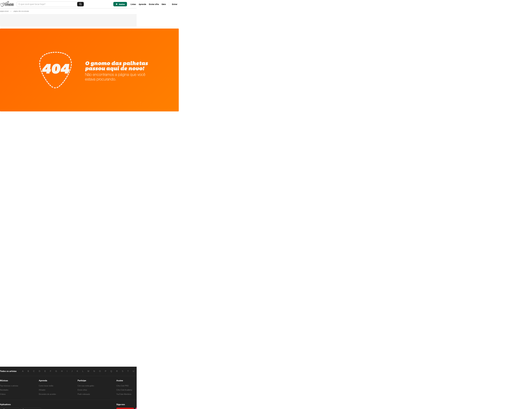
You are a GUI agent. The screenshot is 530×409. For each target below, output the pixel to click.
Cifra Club (7, 4)
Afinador (42, 390)
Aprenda (142, 4)
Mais (164, 4)
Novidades (4, 390)
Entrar (174, 4)
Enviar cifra (154, 4)
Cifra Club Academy (124, 390)
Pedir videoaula (84, 394)
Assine (122, 4)
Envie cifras (82, 390)
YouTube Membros (123, 394)
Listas (133, 4)
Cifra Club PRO (122, 386)
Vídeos (3, 394)
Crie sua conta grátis (86, 386)
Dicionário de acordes (47, 394)
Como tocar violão (46, 386)
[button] (21, 11)
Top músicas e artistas (9, 386)
